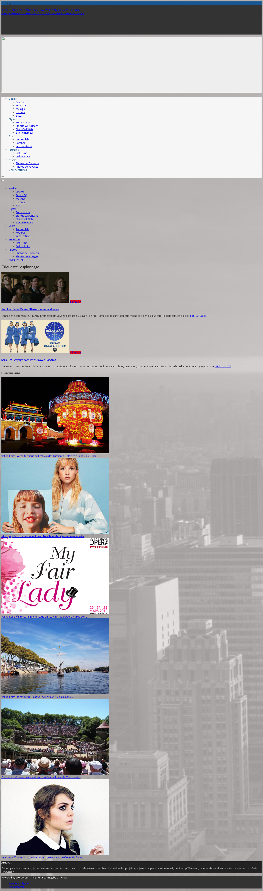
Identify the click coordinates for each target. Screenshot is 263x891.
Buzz (18, 115)
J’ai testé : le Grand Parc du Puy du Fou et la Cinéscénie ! (47, 777)
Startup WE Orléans (27, 126)
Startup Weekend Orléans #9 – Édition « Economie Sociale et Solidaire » (42, 13)
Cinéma (20, 102)
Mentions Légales (19, 883)
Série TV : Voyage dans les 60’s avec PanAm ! (28, 359)
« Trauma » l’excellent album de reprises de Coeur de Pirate (47, 857)
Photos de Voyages (27, 166)
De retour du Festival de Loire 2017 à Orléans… (44, 696)
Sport (11, 136)
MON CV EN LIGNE (18, 170)
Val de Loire (23, 156)
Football (20, 143)
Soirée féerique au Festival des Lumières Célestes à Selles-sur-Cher (40, 10)
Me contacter (16, 886)
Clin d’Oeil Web (24, 129)
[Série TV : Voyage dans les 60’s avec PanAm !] (35, 352)
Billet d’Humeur (24, 132)
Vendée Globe (24, 146)
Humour (20, 112)
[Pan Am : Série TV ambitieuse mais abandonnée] (35, 301)
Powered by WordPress (15, 877)
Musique (21, 109)
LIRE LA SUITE (198, 315)
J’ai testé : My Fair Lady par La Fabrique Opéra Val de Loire (51, 616)
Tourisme (14, 149)
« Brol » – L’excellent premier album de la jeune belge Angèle (48, 536)
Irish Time (21, 153)
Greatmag (47, 877)
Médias (13, 98)
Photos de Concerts (27, 163)
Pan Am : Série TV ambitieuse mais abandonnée (30, 309)
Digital (12, 119)
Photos (12, 159)
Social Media (23, 122)
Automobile (22, 139)
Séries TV (21, 105)
